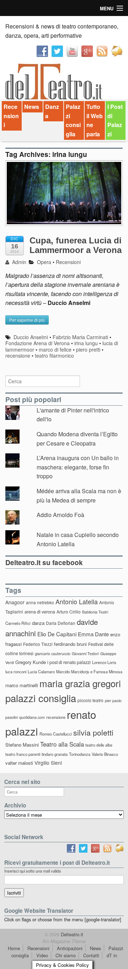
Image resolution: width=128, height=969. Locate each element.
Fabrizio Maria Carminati (80, 337)
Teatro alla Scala (62, 744)
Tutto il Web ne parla (94, 120)
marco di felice (55, 349)
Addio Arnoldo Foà (60, 515)
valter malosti (19, 762)
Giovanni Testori (85, 653)
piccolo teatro (90, 700)
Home (14, 948)
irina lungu (86, 343)
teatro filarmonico (54, 355)
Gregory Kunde (30, 662)
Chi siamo (65, 955)
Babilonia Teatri (95, 612)
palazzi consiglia (40, 698)
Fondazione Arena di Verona (37, 343)
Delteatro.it (71, 934)
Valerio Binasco (105, 754)
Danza (52, 111)
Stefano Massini (22, 744)
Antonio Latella (76, 601)
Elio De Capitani (56, 634)
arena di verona (40, 612)
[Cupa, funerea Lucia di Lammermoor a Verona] (64, 197)
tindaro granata (55, 754)
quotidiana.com (32, 717)
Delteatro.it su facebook (44, 562)
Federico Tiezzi (38, 644)
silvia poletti (93, 732)
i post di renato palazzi (69, 662)
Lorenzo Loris (104, 662)
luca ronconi (15, 671)
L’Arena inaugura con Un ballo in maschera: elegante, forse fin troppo (78, 467)
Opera (44, 261)
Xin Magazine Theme (64, 941)
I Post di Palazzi (115, 120)
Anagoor (15, 602)
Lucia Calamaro (41, 671)
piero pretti (88, 349)
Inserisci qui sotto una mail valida (32, 871)
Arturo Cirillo (69, 612)
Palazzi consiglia (73, 120)
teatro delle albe (98, 745)
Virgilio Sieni (48, 762)
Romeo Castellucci (55, 734)
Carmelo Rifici (18, 623)
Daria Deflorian (60, 623)
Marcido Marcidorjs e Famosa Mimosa (89, 671)
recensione (17, 355)
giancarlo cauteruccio (52, 653)
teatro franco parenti (22, 754)
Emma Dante (93, 634)
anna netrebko (40, 602)
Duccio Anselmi (31, 337)
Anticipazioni (69, 948)
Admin (18, 261)
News (31, 106)
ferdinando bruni (70, 644)
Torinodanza (79, 754)
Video (42, 955)
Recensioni (11, 115)
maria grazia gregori (80, 683)
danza (38, 623)
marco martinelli (21, 685)
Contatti (91, 955)
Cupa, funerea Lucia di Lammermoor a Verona (76, 245)
